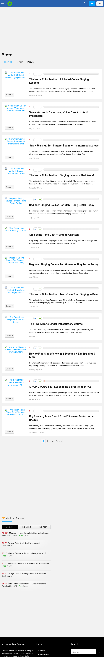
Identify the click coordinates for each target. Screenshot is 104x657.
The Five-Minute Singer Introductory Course (56, 324)
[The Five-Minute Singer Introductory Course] (16, 317)
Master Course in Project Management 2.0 (27, 553)
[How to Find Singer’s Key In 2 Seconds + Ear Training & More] (16, 347)
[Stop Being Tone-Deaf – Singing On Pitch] (16, 228)
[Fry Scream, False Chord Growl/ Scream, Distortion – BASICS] (16, 410)
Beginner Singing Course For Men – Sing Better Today (61, 205)
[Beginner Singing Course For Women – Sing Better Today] (16, 258)
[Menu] (3, 3)
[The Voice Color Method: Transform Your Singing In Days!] (16, 287)
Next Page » (56, 441)
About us (41, 650)
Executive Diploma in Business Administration (28, 563)
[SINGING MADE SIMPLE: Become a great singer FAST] (16, 380)
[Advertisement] (52, 28)
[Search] (84, 3)
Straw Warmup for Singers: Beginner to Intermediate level (64, 145)
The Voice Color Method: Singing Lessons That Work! (61, 175)
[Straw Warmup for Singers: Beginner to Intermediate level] (16, 139)
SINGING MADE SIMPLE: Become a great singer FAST (61, 386)
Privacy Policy (43, 654)
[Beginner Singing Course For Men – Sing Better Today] (16, 198)
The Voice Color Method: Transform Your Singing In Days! (64, 294)
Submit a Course (92, 3)
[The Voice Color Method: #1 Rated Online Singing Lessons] (16, 72)
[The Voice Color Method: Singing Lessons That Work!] (16, 168)
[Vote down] (35, 74)
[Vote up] (40, 74)
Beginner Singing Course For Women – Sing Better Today (63, 264)
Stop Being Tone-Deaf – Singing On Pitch (54, 234)
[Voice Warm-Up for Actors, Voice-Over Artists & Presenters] (16, 106)
